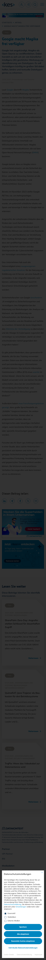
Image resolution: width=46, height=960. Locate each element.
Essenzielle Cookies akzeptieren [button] (23, 941)
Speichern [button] (23, 927)
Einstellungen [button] (21, 907)
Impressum (38, 954)
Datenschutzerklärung (12, 904)
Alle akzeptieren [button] (23, 934)
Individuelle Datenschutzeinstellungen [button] (23, 948)
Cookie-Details (9, 954)
